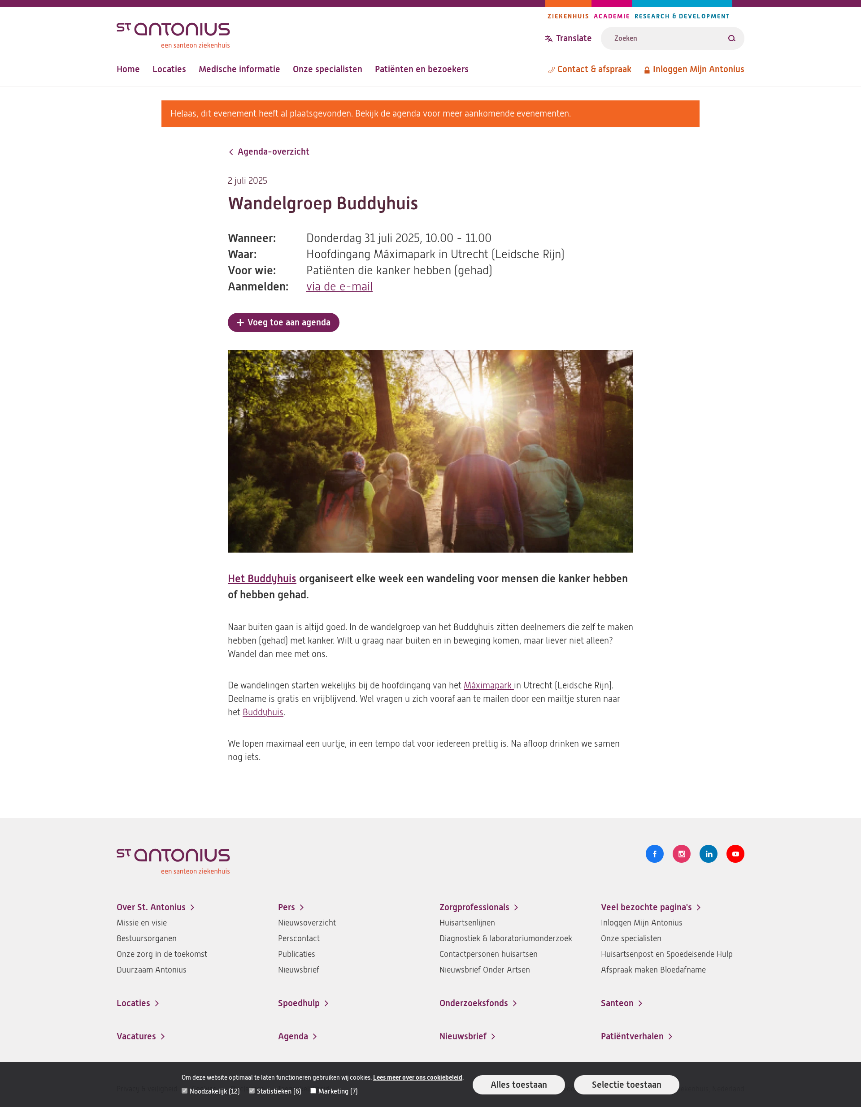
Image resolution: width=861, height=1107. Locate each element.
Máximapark (489, 685)
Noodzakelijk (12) (215, 1091)
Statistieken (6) (279, 1091)
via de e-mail (339, 286)
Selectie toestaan (626, 1085)
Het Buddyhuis (262, 578)
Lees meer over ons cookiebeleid (417, 1077)
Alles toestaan (519, 1085)
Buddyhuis (263, 712)
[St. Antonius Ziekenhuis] (331, 33)
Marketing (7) (338, 1091)
